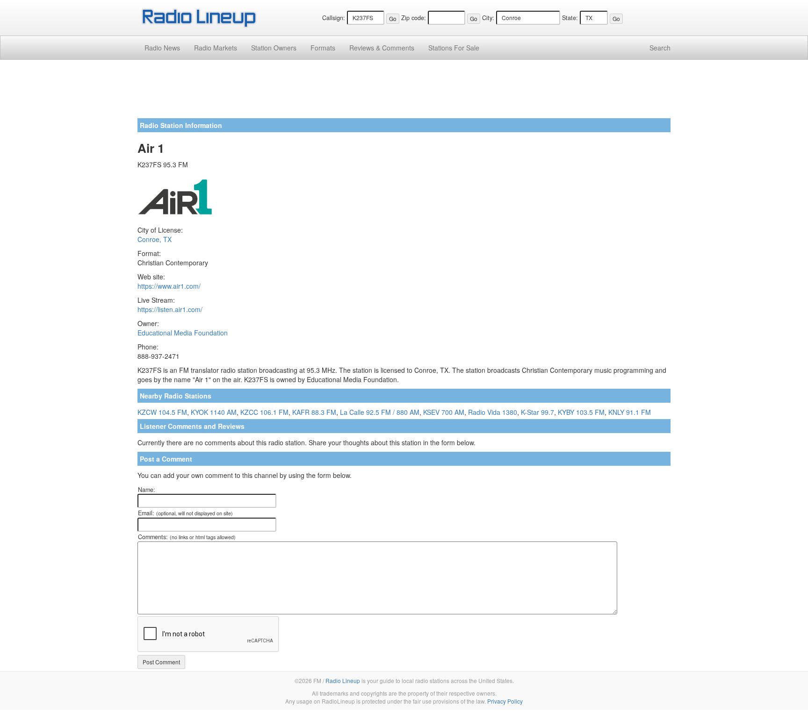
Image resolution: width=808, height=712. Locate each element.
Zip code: (413, 18)
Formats (322, 47)
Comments (381, 47)
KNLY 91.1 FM (629, 412)
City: (488, 18)
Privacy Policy (505, 701)
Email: (185, 513)
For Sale (453, 47)
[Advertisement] (404, 92)
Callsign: (333, 18)
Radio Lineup (342, 680)
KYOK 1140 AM (214, 412)
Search (660, 47)
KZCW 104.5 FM (162, 412)
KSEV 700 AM (443, 412)
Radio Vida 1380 (492, 412)
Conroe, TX (154, 239)
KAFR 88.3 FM (314, 412)
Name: (146, 489)
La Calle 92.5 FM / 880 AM (379, 412)
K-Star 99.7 (537, 412)
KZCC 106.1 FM (264, 412)
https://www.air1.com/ (169, 286)
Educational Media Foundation (182, 332)
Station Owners (273, 47)
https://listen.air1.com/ (169, 309)
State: (570, 18)
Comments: (187, 537)
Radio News (162, 47)
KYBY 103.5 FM (581, 412)
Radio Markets (215, 47)
